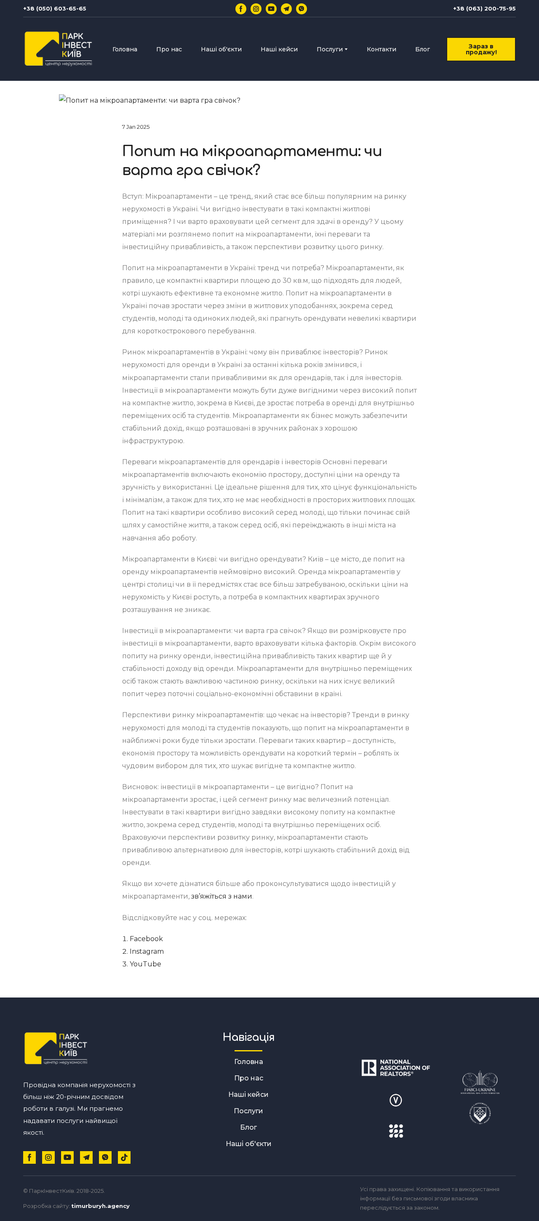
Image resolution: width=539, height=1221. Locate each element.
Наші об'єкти (221, 49)
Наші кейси (279, 49)
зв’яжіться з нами (221, 896)
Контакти (381, 49)
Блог (422, 49)
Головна (124, 49)
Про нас (169, 49)
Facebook (146, 939)
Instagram (147, 951)
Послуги (330, 49)
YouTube (145, 964)
